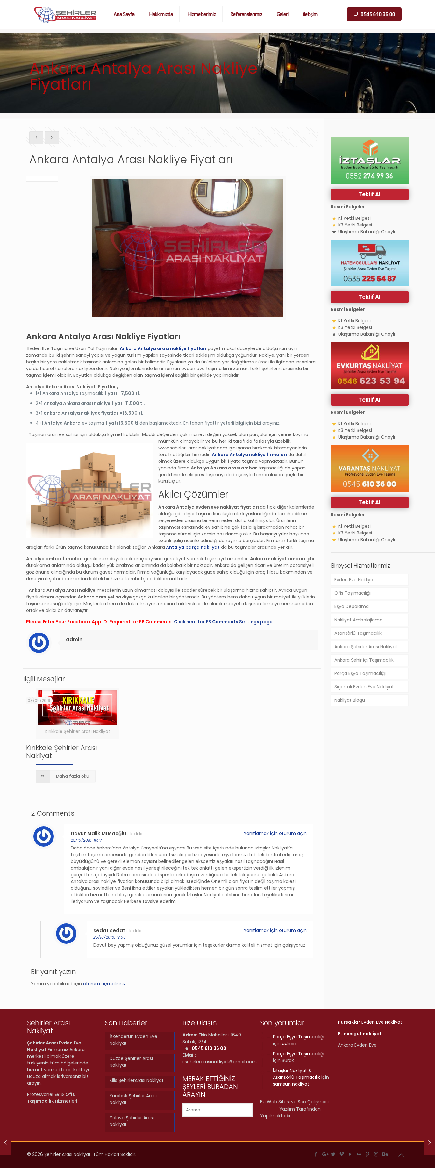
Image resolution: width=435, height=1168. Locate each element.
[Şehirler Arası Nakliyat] (65, 14)
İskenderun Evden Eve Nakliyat (133, 1039)
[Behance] (385, 1154)
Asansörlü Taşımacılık (358, 633)
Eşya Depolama (351, 606)
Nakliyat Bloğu (349, 700)
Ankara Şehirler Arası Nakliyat (365, 646)
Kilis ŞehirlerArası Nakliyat (137, 1080)
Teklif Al (370, 194)
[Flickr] (359, 1154)
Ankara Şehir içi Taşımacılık (364, 660)
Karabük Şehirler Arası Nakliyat (133, 1099)
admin (74, 639)
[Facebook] (316, 1154)
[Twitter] (333, 1154)
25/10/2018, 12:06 (109, 937)
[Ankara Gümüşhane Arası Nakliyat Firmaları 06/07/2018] (429, 1142)
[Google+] (324, 1154)
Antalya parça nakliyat (193, 547)
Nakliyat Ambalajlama (358, 620)
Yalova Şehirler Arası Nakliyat (132, 1121)
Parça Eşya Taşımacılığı (360, 673)
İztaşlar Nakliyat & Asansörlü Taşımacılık (296, 1073)
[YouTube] (350, 1154)
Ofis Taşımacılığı (352, 593)
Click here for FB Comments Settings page (223, 622)
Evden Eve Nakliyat (354, 580)
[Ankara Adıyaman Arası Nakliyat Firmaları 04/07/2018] (5, 1142)
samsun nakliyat (291, 1084)
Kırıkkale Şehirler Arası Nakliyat (61, 751)
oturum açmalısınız (104, 983)
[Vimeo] (342, 1154)
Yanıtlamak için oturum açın (275, 833)
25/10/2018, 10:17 (86, 840)
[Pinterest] (367, 1154)
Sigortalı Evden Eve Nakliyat (364, 687)
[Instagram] (376, 1154)
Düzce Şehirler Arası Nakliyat (131, 1061)
